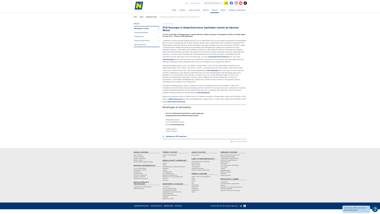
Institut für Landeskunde (140, 175)
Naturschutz (194, 186)
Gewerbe (222, 185)
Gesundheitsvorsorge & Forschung (172, 192)
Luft (192, 183)
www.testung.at (168, 59)
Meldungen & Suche (151, 17)
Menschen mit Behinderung (170, 175)
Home (174, 10)
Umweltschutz (195, 190)
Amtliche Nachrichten (142, 41)
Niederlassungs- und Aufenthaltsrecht (173, 177)
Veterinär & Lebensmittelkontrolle (200, 170)
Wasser (193, 192)
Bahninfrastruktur (225, 162)
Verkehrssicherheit (225, 175)
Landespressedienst (141, 32)
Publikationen (139, 36)
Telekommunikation (139, 188)
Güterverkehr (224, 163)
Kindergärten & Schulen (140, 170)
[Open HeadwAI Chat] (375, 209)
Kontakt (178, 206)
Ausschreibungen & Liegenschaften (229, 183)
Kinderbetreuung (167, 171)
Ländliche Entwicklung (197, 168)
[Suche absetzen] (226, 3)
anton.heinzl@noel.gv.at (176, 102)
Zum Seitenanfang (239, 141)
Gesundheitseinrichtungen (170, 190)
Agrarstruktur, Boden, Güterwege (200, 161)
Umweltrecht (194, 188)
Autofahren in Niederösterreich (228, 160)
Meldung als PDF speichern (176, 136)
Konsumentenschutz (168, 173)
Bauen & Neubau (138, 155)
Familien (165, 163)
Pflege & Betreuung (168, 193)
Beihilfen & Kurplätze (168, 198)
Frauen (164, 165)
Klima (192, 181)
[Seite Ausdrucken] (244, 207)
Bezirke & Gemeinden (237, 10)
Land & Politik (194, 10)
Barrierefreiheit (141, 206)
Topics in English (195, 3)
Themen (182, 10)
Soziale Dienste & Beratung (170, 195)
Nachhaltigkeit (195, 185)
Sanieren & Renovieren (140, 158)
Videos (223, 10)
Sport (164, 157)
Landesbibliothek (138, 173)
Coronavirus (166, 186)
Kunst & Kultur (195, 155)
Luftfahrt (222, 168)
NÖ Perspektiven (140, 45)
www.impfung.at (213, 70)
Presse (214, 10)
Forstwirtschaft (195, 163)
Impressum (168, 206)
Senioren (165, 178)
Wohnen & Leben (138, 160)
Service (206, 10)
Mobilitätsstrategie (225, 170)
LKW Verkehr (223, 167)
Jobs (186, 3)
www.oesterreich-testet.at (218, 57)
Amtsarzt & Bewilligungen (169, 188)
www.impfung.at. (203, 93)
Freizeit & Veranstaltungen (170, 155)
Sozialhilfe (165, 197)
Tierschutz (165, 180)
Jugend (165, 170)
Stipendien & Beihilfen (139, 177)
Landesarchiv (137, 171)
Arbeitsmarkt (223, 182)
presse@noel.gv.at (177, 125)
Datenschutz (156, 206)
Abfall (193, 178)
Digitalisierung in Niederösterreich (143, 187)
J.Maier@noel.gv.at (175, 99)
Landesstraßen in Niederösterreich (229, 158)
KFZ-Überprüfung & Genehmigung (229, 165)
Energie (193, 180)
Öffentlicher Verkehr (225, 172)
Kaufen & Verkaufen (139, 157)
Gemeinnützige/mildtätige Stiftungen (143, 162)
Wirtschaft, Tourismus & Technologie (230, 190)
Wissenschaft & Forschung (141, 178)
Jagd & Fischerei (195, 165)
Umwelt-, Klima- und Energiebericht (200, 176)
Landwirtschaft (195, 166)
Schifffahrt (223, 173)
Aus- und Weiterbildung (140, 168)
